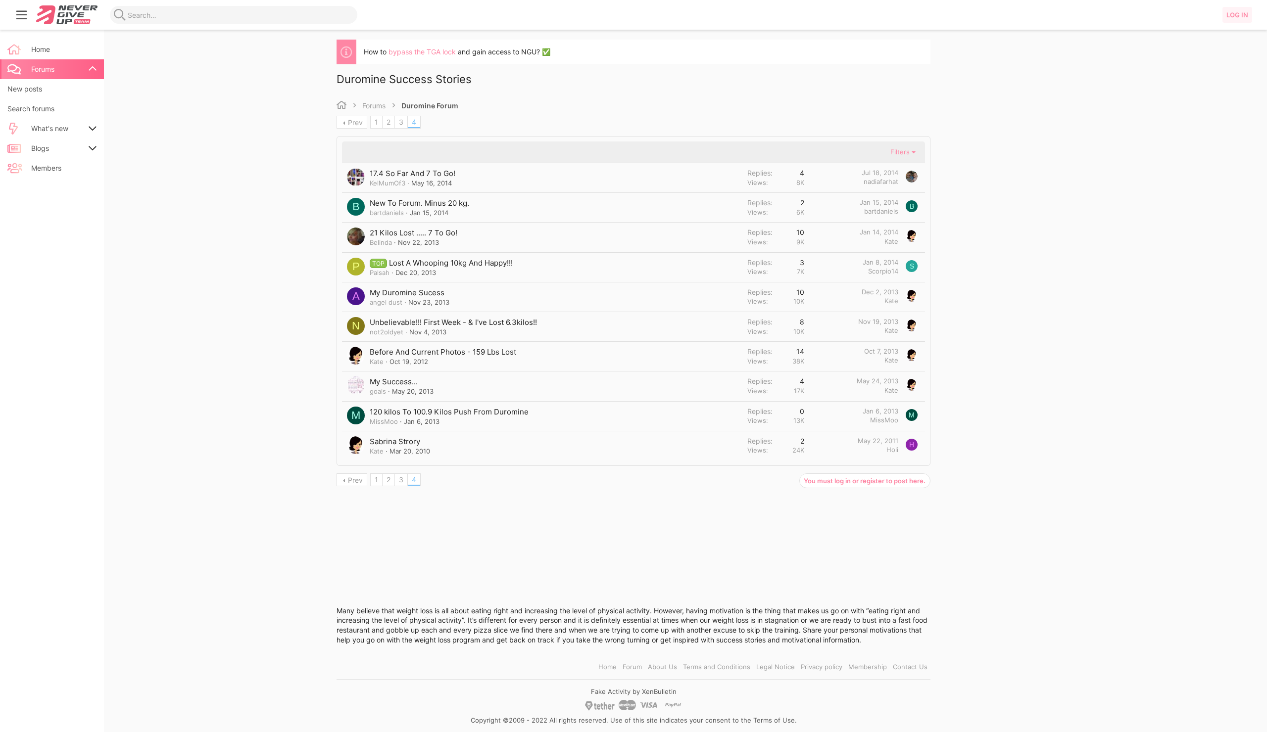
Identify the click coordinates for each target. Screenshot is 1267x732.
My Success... (394, 381)
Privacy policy (821, 667)
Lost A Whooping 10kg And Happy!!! (451, 263)
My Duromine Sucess (407, 292)
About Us (662, 667)
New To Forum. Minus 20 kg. (419, 203)
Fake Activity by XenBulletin (634, 691)
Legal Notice (775, 667)
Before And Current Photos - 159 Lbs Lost (443, 352)
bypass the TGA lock (422, 51)
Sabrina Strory (395, 441)
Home (607, 667)
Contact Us (910, 667)
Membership (867, 667)
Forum (632, 667)
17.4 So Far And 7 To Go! (412, 173)
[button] (22, 15)
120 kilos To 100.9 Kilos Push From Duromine (449, 411)
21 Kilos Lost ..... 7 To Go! (413, 232)
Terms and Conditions (716, 667)
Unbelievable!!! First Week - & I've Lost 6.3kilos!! (453, 322)
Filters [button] (900, 152)
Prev (355, 122)
